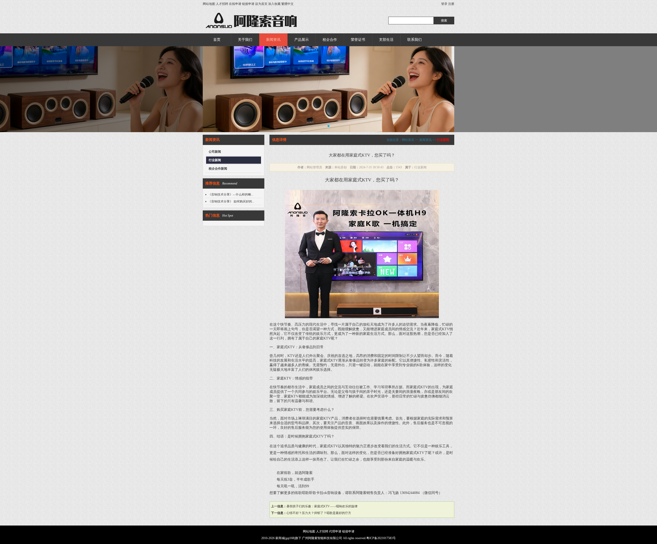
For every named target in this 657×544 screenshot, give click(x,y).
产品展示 (301, 40)
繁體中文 (287, 4)
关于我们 (245, 40)
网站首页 (408, 140)
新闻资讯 (273, 40)
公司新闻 (215, 151)
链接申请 (248, 4)
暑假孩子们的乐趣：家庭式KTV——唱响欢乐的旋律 (322, 506)
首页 (216, 40)
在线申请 (235, 4)
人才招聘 (222, 4)
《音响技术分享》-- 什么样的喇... (230, 194)
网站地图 (209, 4)
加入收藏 (274, 4)
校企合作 (330, 40)
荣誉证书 (358, 40)
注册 (451, 4)
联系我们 (414, 40)
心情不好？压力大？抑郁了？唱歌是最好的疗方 (318, 513)
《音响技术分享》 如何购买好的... (231, 201)
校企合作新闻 (218, 168)
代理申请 (335, 531)
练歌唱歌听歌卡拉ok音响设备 (318, 493)
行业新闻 (215, 160)
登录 (444, 4)
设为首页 (261, 4)
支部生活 (386, 40)
